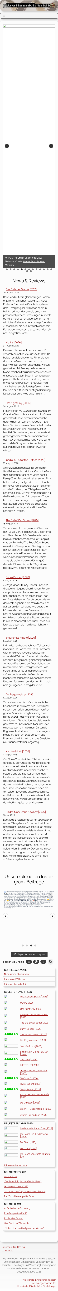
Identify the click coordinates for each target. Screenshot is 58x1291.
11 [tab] (44, 269)
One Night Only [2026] (18, 403)
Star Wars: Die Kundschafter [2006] (34, 1135)
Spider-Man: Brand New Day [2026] (26, 812)
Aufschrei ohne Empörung (17, 1208)
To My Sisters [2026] (30, 1089)
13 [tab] (51, 269)
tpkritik (29, 894)
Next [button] (51, 146)
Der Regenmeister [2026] (20, 694)
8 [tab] (33, 269)
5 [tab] (22, 269)
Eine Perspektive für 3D (15, 1213)
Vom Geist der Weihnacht (16, 1223)
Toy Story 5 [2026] (29, 1078)
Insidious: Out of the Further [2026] (25, 460)
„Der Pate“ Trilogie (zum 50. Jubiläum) (22, 1181)
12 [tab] (47, 269)
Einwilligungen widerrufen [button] (43, 1283)
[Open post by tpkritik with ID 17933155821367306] (29, 916)
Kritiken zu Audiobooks (15, 1165)
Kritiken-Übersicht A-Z (15, 984)
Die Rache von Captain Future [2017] (35, 1155)
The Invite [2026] (28, 1059)
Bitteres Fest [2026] (30, 1065)
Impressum (7, 1250)
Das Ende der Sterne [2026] (21, 289)
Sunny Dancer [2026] (18, 577)
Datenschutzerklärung (13, 1247)
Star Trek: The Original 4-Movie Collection (24, 1191)
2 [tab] (10, 269)
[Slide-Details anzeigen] (29, 146)
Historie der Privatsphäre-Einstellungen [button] (36, 1286)
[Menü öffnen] (4, 16)
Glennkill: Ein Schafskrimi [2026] (36, 1108)
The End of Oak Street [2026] (22, 520)
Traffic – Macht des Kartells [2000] (33, 1072)
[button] (5, 915)
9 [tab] (36, 269)
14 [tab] (27, 271)
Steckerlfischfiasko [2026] (21, 637)
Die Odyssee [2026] (30, 1102)
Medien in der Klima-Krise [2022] (36, 1128)
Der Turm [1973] (28, 1142)
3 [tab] (14, 269)
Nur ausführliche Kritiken (16, 974)
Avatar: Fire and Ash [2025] (33, 1114)
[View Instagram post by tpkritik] (51, 937)
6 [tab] (25, 269)
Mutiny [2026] (14, 342)
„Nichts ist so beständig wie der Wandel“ (24, 1228)
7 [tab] (29, 269)
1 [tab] (7, 269)
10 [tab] (40, 269)
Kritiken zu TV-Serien (14, 979)
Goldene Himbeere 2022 (16, 1186)
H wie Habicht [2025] (30, 1083)
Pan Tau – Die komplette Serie (19, 1196)
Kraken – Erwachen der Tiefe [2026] (34, 1096)
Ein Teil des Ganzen (13, 1218)
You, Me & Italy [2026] (18, 751)
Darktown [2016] (28, 1148)
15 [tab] (31, 271)
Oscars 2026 (10, 1176)
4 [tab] (18, 269)
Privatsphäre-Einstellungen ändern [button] (39, 1279)
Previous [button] (7, 146)
